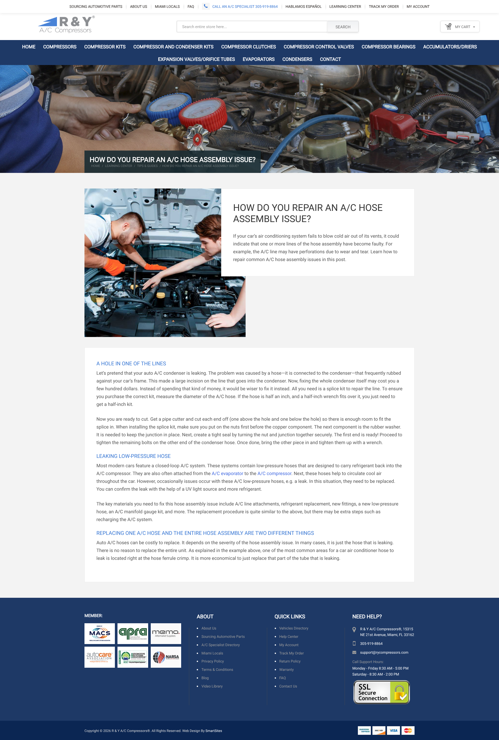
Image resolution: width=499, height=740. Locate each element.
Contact (330, 59)
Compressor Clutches (248, 46)
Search (343, 26)
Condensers (297, 59)
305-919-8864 (371, 643)
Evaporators (259, 59)
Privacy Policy (212, 661)
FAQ (191, 6)
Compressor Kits (105, 46)
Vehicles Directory (293, 628)
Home (28, 46)
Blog (205, 678)
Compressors (59, 46)
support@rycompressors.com (384, 652)
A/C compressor (274, 473)
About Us (138, 6)
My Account (418, 6)
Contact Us (288, 686)
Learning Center (345, 6)
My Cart (462, 26)
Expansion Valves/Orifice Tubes (196, 59)
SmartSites (214, 730)
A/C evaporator (227, 473)
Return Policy (290, 661)
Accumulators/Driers (450, 46)
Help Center (288, 636)
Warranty (286, 669)
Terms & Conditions (217, 669)
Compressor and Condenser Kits (173, 46)
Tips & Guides (147, 166)
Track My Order (384, 6)
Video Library (211, 686)
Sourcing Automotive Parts (95, 6)
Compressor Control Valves (319, 46)
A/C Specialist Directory (220, 645)
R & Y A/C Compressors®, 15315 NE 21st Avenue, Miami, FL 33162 (387, 631)
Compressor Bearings (389, 46)
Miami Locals (167, 6)
